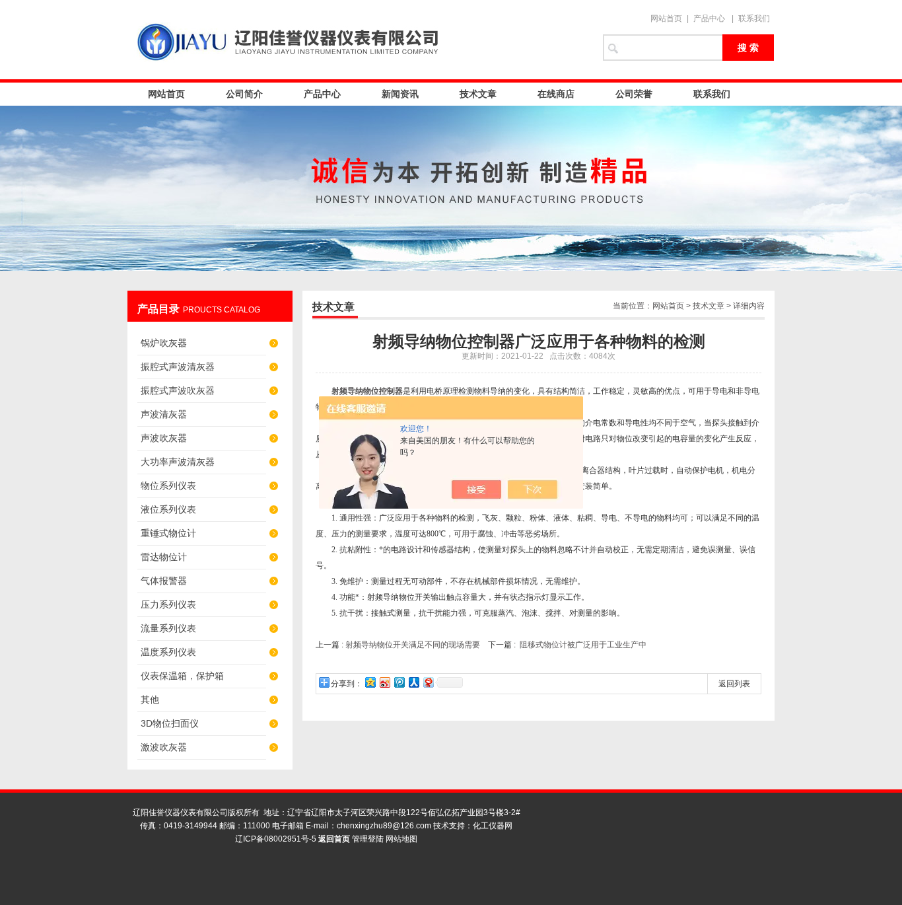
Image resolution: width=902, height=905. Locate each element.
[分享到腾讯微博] (399, 682)
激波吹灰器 (164, 747)
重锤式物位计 (168, 533)
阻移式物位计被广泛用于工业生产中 (583, 644)
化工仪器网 (492, 825)
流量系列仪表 (168, 628)
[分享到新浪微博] (384, 682)
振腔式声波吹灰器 (178, 390)
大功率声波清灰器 (178, 461)
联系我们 (754, 18)
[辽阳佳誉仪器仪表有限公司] (358, 39)
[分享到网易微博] (428, 682)
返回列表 (734, 683)
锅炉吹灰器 (164, 343)
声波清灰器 (164, 414)
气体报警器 (164, 580)
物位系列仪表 (168, 485)
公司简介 (244, 94)
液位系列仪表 (168, 509)
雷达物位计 (164, 557)
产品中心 (709, 18)
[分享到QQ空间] (370, 682)
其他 (150, 699)
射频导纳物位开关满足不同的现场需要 (412, 644)
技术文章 (478, 94)
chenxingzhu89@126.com (384, 825)
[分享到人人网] (413, 682)
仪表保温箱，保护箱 (182, 675)
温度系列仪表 (168, 652)
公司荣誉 (633, 94)
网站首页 (666, 18)
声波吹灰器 (164, 438)
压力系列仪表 (168, 604)
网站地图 (401, 839)
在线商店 (556, 94)
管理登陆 (368, 839)
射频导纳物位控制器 (367, 391)
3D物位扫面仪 (170, 723)
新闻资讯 (400, 94)
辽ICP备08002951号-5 (275, 839)
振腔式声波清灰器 (178, 366)
